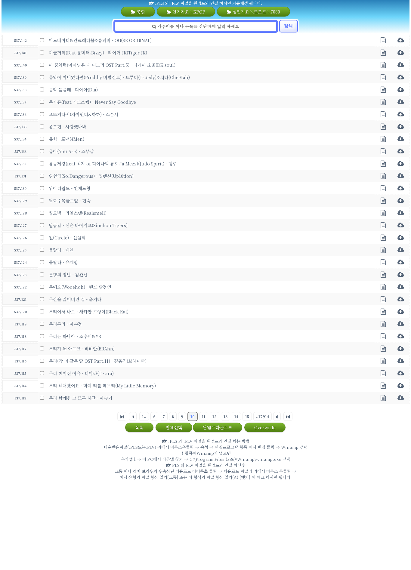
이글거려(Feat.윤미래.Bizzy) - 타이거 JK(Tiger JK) (98, 52)
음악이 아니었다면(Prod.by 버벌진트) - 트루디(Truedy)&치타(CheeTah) (119, 77)
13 (225, 416)
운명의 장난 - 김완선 (68, 274)
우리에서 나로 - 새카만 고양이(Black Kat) (88, 311)
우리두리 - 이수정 (65, 324)
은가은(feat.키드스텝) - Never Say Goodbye (92, 102)
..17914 (262, 416)
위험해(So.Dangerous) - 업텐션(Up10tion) (91, 176)
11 (204, 416)
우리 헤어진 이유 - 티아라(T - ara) (81, 373)
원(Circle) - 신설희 (67, 237)
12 (214, 416)
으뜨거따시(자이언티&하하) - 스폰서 (83, 114)
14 (236, 416)
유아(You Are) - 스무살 (71, 151)
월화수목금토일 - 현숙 (70, 200)
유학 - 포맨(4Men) (66, 139)
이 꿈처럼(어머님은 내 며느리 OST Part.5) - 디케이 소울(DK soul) (112, 65)
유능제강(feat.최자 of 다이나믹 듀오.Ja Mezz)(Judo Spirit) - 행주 (113, 163)
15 (247, 416)
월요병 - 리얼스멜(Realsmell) (78, 213)
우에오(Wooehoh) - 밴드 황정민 (80, 287)
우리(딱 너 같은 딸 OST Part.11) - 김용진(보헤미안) (98, 361)
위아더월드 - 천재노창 (70, 188)
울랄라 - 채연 (61, 250)
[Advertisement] (205, 526)
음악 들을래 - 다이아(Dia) (73, 89)
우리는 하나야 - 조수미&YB (75, 336)
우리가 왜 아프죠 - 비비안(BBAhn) (82, 348)
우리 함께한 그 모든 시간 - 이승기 (80, 398)
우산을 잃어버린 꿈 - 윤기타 (75, 299)
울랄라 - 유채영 (63, 262)
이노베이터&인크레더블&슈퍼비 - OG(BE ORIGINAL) (100, 40)
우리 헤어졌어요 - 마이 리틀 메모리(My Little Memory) (102, 385)
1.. (144, 416)
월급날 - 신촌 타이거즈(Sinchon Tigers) (88, 225)
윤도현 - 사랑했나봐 (67, 126)
